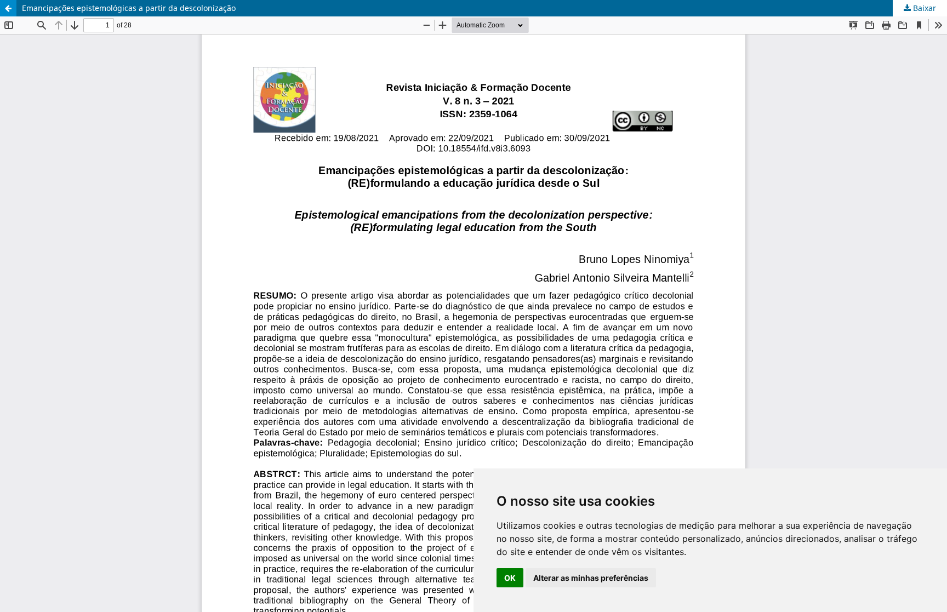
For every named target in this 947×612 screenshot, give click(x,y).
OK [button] (510, 577)
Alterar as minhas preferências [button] (590, 577)
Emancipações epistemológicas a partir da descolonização (129, 8)
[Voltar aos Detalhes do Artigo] (8, 8)
